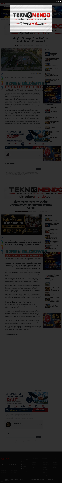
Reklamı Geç (58, 1)
